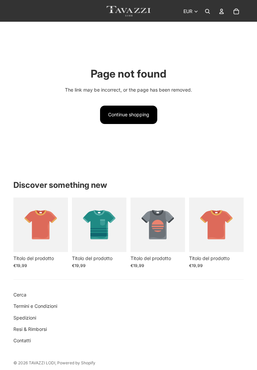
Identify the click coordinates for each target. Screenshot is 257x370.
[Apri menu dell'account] (221, 11)
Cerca (19, 294)
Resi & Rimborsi (30, 329)
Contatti (22, 340)
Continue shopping (128, 114)
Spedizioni (24, 318)
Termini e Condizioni (35, 306)
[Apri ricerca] (207, 11)
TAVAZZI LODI (42, 362)
